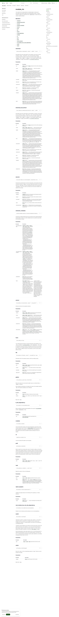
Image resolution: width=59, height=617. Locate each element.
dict (23, 87)
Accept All (8, 614)
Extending (22, 5)
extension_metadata (49, 19)
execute (18, 23)
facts (47, 25)
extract (47, 22)
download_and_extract (49, 14)
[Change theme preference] (56, 3)
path (47, 37)
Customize (17, 614)
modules (18, 34)
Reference (18, 5)
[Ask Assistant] (41, 51)
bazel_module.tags (25, 417)
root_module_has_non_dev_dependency (51, 47)
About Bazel (4, 5)
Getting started (9, 5)
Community (26, 5)
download (47, 11)
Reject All (3, 614)
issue (32, 0)
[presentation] (29, 51)
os (46, 36)
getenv (47, 29)
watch (47, 48)
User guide (14, 5)
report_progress (48, 43)
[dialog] (10, 612)
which (47, 51)
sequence (24, 194)
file (46, 26)
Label (26, 68)
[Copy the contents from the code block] (39, 51)
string (23, 68)
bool (23, 79)
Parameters (48, 12)
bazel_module (30, 428)
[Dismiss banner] (57, 0)
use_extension (38, 408)
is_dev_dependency (49, 32)
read (47, 40)
